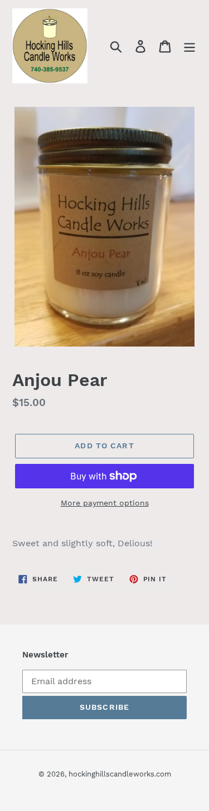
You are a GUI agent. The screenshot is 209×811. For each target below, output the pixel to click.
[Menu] (189, 45)
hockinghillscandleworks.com (120, 774)
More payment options (105, 502)
